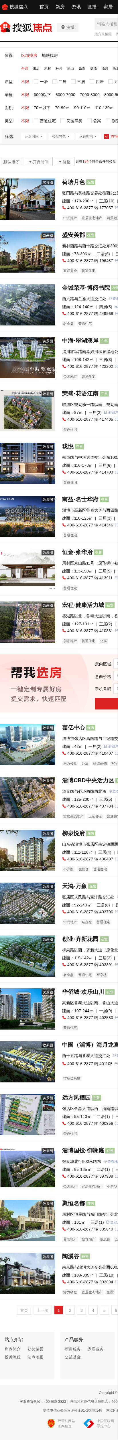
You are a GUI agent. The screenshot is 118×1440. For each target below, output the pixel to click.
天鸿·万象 (74, 886)
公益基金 (73, 1357)
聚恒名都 (73, 1203)
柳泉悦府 (73, 833)
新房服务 (73, 1349)
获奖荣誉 (35, 1349)
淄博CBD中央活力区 (88, 780)
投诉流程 (13, 1357)
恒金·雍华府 (77, 552)
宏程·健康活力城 (83, 605)
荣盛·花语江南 (80, 393)
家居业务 (96, 1349)
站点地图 (35, 1357)
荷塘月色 (73, 182)
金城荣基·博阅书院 (86, 288)
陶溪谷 (70, 1256)
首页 (44, 6)
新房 (60, 6)
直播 (92, 6)
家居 (108, 6)
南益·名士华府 (80, 499)
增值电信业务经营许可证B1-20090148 (72, 1410)
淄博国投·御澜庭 (83, 1150)
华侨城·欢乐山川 (83, 992)
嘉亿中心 (73, 727)
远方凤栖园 (103, 34)
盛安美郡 (73, 235)
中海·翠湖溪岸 (80, 340)
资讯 (76, 6)
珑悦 (68, 446)
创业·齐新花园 (80, 939)
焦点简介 (13, 1349)
